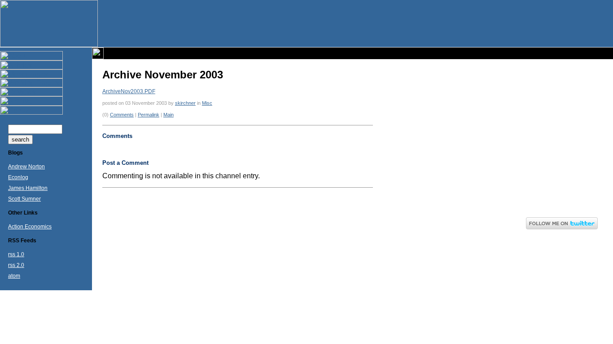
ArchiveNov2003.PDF (128, 91)
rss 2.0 (16, 265)
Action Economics (30, 227)
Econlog (18, 177)
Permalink (148, 114)
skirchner (185, 103)
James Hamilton (28, 188)
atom (14, 276)
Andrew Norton (26, 166)
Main (168, 114)
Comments (122, 114)
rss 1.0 (16, 254)
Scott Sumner (24, 199)
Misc (207, 103)
